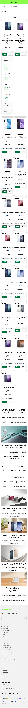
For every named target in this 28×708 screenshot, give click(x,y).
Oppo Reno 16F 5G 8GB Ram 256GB (20, 138)
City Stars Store (6, 657)
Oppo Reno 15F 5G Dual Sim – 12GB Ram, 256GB (20, 173)
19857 (4, 685)
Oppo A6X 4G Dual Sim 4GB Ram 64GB (20, 41)
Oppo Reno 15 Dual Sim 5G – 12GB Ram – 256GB (8, 213)
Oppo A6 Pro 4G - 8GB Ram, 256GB (8, 248)
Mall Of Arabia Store (7, 647)
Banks (5, 54)
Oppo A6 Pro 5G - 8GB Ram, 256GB (20, 213)
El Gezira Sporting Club (7, 649)
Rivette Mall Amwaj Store (7, 655)
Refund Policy (5, 674)
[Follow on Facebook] (2, 694)
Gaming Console (6, 626)
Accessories (5, 634)
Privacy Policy (5, 672)
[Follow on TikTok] (14, 694)
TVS (3, 636)
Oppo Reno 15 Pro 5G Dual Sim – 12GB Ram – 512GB (20, 353)
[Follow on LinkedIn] (18, 694)
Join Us (4, 678)
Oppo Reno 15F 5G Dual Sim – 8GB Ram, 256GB (20, 283)
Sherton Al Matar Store (7, 651)
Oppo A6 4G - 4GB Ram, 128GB (7, 41)
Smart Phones (5, 632)
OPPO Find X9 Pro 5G (20, 317)
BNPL (10, 54)
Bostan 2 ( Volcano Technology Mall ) (10, 659)
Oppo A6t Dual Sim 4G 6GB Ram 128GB (8, 388)
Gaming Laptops (6, 628)
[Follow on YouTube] (10, 694)
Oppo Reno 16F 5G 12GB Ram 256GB (7, 138)
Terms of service (6, 675)
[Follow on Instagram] (6, 694)
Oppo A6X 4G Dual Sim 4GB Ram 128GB (8, 353)
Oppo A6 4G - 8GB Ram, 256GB (7, 283)
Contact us (5, 670)
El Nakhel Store (6, 643)
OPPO (8, 38)
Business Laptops (6, 630)
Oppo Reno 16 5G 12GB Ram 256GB (7, 178)
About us (4, 668)
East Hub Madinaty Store (7, 653)
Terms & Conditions (6, 666)
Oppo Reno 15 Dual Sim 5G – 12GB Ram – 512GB (20, 248)
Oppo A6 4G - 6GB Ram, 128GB (7, 318)
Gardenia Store (6, 645)
